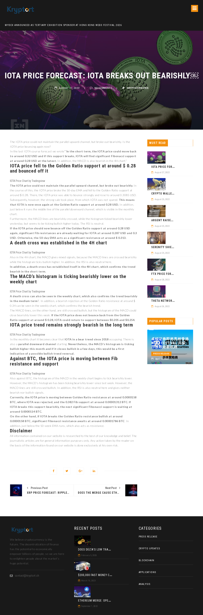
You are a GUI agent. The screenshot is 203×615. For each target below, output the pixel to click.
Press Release (161, 354)
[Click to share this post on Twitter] (66, 471)
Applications (147, 572)
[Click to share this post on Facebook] (53, 471)
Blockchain (146, 560)
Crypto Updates (138, 87)
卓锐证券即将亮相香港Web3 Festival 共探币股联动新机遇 (170, 343)
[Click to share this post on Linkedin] (93, 471)
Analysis (144, 584)
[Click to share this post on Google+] (80, 471)
